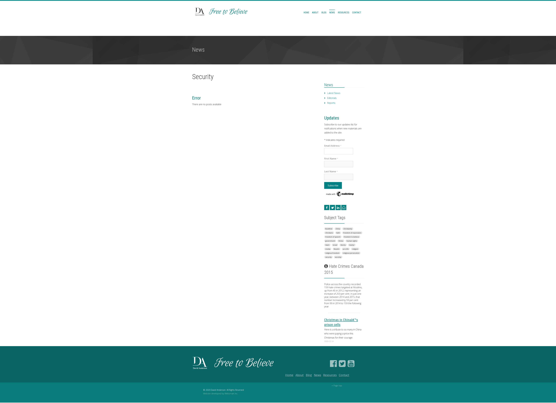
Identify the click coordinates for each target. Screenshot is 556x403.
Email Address (332, 145)
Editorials (331, 98)
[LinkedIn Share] (338, 207)
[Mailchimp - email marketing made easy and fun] (340, 193)
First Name (331, 158)
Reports (331, 102)
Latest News (333, 93)
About (315, 12)
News (332, 12)
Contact (356, 12)
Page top (338, 385)
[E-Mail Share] (343, 207)
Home (306, 12)
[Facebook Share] (326, 207)
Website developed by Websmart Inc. (220, 393)
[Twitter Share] (332, 207)
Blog (323, 12)
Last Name (331, 171)
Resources (343, 12)
